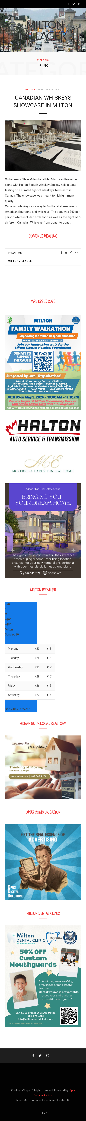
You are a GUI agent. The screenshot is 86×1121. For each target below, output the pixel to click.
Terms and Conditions (42, 1100)
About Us (21, 1100)
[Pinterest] (71, 252)
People (30, 89)
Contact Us (63, 1100)
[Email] (76, 252)
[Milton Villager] (43, 30)
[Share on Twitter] (66, 252)
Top (44, 1112)
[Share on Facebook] (61, 252)
